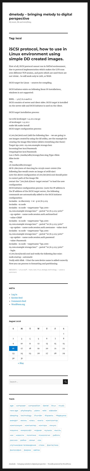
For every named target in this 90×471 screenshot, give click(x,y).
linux (39, 270)
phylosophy (26, 410)
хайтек (36, 450)
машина (14, 430)
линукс (52, 425)
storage (44, 270)
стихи (41, 445)
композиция (16, 425)
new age (14, 410)
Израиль (49, 415)
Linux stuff (23, 270)
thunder (38, 415)
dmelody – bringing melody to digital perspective (27, 464)
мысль (57, 430)
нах (11, 435)
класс (32, 420)
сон (39, 440)
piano (37, 410)
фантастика (52, 445)
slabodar (53, 410)
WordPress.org (18, 304)
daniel (46, 406)
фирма (27, 450)
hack (31, 270)
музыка (48, 430)
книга (40, 420)
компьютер (30, 425)
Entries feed (16, 298)
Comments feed (18, 301)
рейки (23, 440)
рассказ (14, 440)
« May (21, 363)
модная (38, 430)
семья (32, 440)
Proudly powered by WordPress (59, 464)
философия (15, 450)
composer (21, 406)
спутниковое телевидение (23, 445)
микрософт (26, 430)
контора (43, 425)
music (61, 406)
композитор (52, 420)
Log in (14, 294)
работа (56, 435)
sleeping (14, 415)
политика (31, 435)
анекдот (14, 420)
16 (13, 348)
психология (44, 435)
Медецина (61, 415)
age (11, 406)
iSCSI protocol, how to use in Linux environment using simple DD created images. (38, 54)
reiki (44, 410)
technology (52, 270)
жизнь (24, 420)
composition (34, 406)
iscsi (34, 270)
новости (20, 435)
